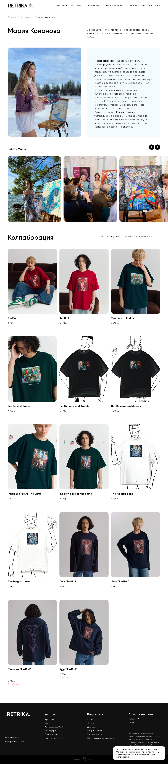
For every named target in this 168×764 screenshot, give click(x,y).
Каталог (61, 5)
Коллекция (49, 727)
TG (130, 726)
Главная (12, 17)
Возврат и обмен (94, 730)
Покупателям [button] (92, 5)
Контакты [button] (154, 5)
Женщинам (49, 723)
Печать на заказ (137, 5)
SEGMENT (59, 727)
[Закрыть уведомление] (163, 748)
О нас (90, 719)
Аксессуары (50, 730)
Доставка (91, 727)
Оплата (90, 723)
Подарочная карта (114, 5)
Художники (76, 5)
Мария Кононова (45, 17)
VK (130, 730)
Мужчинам (49, 719)
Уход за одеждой (94, 734)
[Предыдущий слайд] (151, 147)
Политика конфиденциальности (101, 738)
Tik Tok (131, 722)
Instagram (133, 719)
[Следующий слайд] (157, 147)
